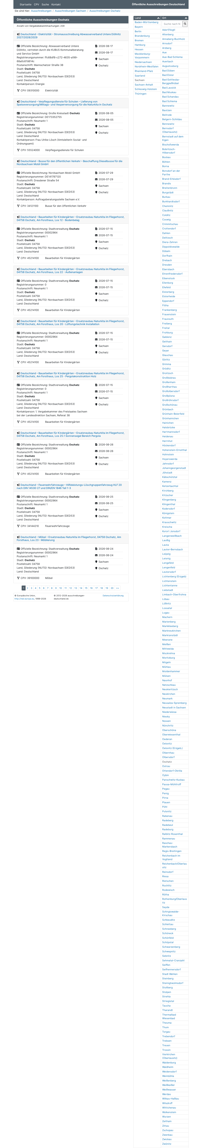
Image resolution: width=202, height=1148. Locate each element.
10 (60, 588)
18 (101, 588)
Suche (45, 4)
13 (75, 588)
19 (107, 588)
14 (81, 588)
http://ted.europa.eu (24, 599)
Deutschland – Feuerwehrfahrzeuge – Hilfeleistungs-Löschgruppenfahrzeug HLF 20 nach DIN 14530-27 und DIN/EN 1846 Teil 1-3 (69, 486)
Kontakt (56, 4)
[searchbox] (172, 24)
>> (117, 588)
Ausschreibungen (41, 10)
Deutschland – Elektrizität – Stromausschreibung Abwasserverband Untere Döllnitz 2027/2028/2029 (69, 36)
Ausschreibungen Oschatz (104, 10)
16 (91, 588)
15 (86, 588)
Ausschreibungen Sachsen (70, 10)
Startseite (25, 4)
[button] (147, 17)
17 (96, 588)
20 (112, 588)
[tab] (147, 18)
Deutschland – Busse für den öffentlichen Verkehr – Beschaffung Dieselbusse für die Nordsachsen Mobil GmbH (69, 163)
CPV (36, 4)
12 (70, 588)
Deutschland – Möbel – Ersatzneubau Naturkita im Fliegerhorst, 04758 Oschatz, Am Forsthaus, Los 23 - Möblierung (69, 538)
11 (66, 588)
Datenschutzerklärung (113, 595)
